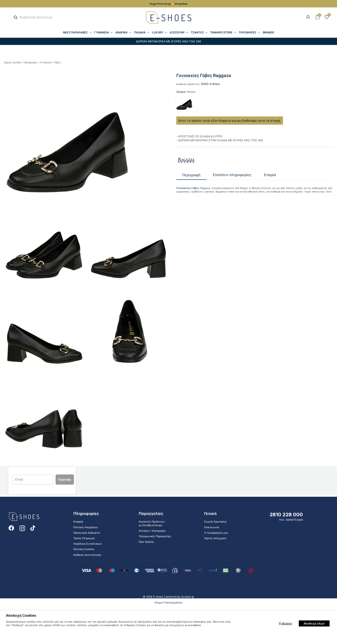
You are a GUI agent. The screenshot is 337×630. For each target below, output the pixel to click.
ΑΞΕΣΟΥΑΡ (177, 32)
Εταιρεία (78, 521)
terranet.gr (187, 596)
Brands (268, 32)
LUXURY (157, 32)
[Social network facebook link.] (11, 527)
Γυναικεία (45, 62)
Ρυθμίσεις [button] (285, 623)
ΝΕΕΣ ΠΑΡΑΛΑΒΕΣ (75, 32)
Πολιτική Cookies (83, 549)
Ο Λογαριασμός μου (216, 532)
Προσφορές (30, 62)
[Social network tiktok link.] (33, 527)
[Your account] (308, 17)
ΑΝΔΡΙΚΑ (121, 32)
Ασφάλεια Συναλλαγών (87, 543)
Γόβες (57, 62)
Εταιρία (270, 175)
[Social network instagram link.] (22, 527)
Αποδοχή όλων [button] (314, 623)
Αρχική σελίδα (12, 62)
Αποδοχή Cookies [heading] (21, 615)
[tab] (191, 175)
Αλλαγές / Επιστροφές (152, 530)
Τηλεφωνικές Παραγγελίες (155, 536)
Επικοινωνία (211, 527)
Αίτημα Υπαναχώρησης (168, 602)
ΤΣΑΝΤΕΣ (197, 32)
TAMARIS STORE (221, 32)
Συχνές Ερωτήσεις (215, 521)
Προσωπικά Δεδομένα (86, 532)
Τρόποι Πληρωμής (84, 538)
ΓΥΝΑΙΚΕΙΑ (101, 32)
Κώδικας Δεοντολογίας (87, 554)
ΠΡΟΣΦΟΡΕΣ (247, 32)
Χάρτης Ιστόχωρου (215, 538)
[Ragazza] (186, 160)
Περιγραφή (191, 175)
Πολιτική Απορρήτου (85, 527)
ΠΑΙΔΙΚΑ (139, 32)
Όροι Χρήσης (146, 541)
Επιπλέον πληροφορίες (232, 175)
